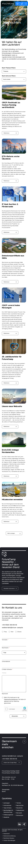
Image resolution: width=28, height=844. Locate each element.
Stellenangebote (8, 814)
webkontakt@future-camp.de (12, 627)
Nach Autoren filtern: (9, 76)
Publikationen (20, 810)
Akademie (6, 817)
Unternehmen (6, 661)
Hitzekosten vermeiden (12, 500)
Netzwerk (19, 813)
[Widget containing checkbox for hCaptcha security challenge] (16, 709)
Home (4, 15)
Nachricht (5, 693)
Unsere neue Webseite (12, 406)
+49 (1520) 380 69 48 (9, 625)
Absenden (15, 716)
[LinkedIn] (19, 824)
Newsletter (19, 808)
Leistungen (7, 803)
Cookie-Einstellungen (9, 840)
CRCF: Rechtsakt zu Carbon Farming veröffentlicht (11, 105)
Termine (18, 803)
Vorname (4, 639)
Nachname (5, 647)
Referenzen (19, 815)
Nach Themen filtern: (9, 68)
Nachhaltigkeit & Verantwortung (8, 811)
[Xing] (24, 824)
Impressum (7, 833)
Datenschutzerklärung (11, 699)
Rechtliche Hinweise (9, 838)
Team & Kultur (8, 808)
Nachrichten (19, 805)
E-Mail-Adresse (7, 669)
